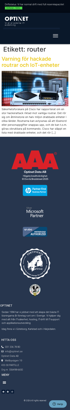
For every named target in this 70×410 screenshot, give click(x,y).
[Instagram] (12, 391)
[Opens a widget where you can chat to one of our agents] (58, 404)
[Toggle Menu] (55, 35)
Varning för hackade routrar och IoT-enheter (30, 62)
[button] (4, 382)
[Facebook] (3, 391)
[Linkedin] (8, 391)
